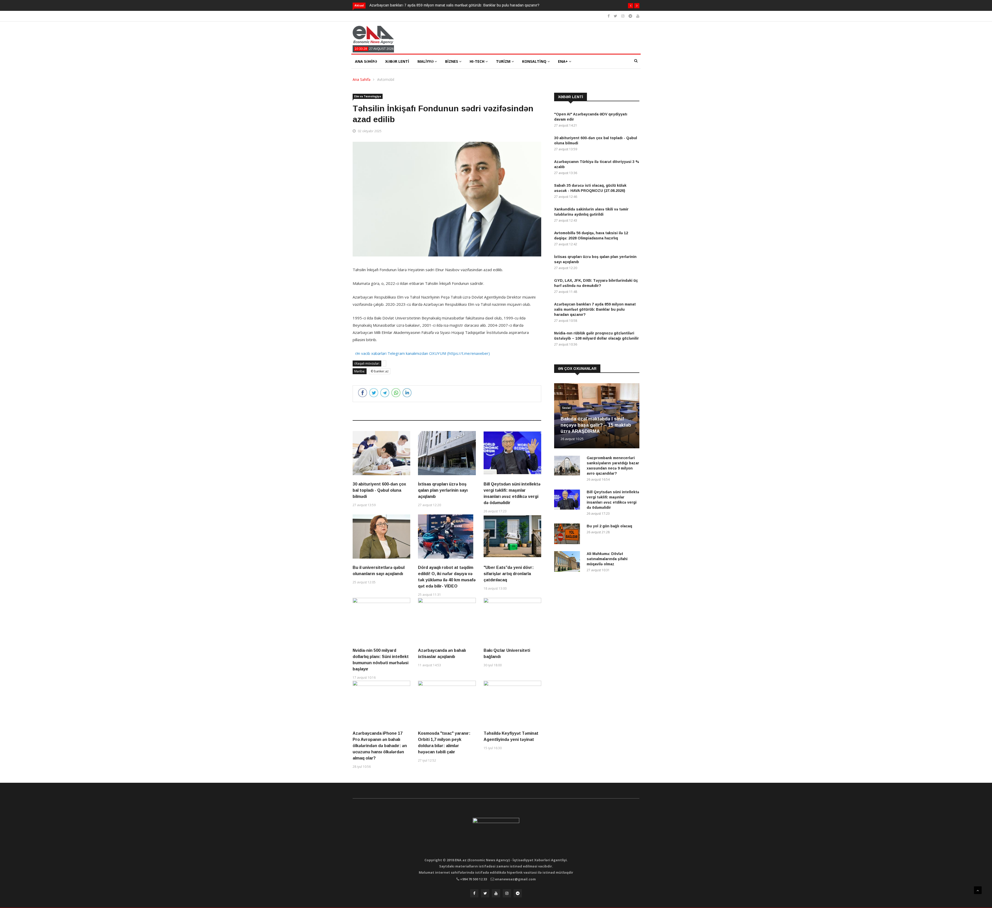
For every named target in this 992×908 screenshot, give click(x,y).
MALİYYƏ (426, 61)
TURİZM (504, 61)
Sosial (566, 408)
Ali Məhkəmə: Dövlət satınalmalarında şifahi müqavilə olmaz (607, 559)
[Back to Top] (978, 890)
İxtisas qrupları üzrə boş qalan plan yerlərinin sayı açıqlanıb (443, 490)
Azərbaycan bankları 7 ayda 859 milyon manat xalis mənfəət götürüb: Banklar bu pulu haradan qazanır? (454, 5)
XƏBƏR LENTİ (397, 61)
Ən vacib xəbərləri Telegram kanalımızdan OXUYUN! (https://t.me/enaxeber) (422, 353)
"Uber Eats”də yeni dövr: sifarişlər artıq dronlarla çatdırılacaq (509, 573)
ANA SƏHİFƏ (366, 61)
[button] (630, 5)
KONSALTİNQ (534, 61)
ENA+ (563, 61)
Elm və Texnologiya (367, 96)
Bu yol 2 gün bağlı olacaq (609, 526)
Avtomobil (385, 79)
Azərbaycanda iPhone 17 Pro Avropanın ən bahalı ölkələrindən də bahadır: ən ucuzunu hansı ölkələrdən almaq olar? (380, 745)
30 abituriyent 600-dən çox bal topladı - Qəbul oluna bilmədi (379, 490)
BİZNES (452, 61)
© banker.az (380, 371)
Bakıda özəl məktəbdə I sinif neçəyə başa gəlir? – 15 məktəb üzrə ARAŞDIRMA (596, 425)
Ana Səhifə (361, 79)
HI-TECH (477, 61)
